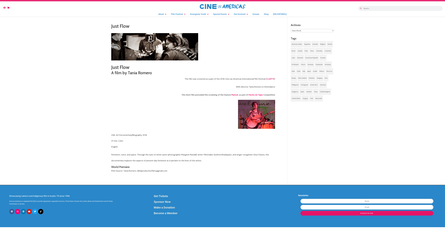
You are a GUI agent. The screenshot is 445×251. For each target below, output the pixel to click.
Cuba (293, 58)
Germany (310, 64)
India (293, 71)
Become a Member (166, 213)
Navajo (294, 78)
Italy (304, 71)
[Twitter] (35, 211)
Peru (326, 78)
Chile (306, 51)
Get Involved (239, 14)
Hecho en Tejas (256, 95)
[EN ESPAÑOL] (280, 14)
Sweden (309, 91)
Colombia (319, 51)
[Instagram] (17, 211)
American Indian (297, 44)
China (312, 51)
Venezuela (318, 98)
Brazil (293, 51)
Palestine (312, 78)
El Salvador (295, 64)
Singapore (295, 91)
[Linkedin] (23, 211)
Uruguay (305, 98)
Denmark (300, 58)
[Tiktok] (40, 211)
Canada (300, 51)
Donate (256, 14)
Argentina (307, 44)
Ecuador (323, 58)
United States (296, 98)
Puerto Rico (314, 85)
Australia (315, 44)
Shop (266, 14)
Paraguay (319, 78)
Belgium (322, 44)
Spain (302, 91)
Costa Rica (328, 51)
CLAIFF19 (270, 79)
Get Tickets (161, 196)
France (303, 64)
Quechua (323, 85)
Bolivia (330, 44)
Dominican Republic (311, 58)
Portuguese (304, 85)
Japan (309, 71)
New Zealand (302, 78)
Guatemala (319, 64)
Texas (316, 91)
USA (311, 98)
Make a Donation (164, 207)
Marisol (234, 95)
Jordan (315, 71)
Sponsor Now (162, 201)
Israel (298, 71)
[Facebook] (11, 211)
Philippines (295, 85)
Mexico (321, 71)
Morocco (329, 71)
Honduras (328, 64)
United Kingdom (325, 91)
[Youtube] (29, 211)
